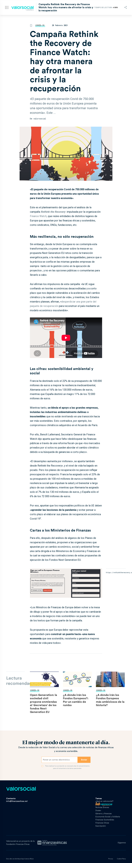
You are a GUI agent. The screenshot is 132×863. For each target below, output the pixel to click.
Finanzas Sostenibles (104, 820)
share (125, 7)
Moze (32, 859)
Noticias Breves (102, 807)
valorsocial (39, 118)
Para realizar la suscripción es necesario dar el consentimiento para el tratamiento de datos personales (67, 767)
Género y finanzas (103, 814)
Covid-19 (39, 25)
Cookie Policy (121, 859)
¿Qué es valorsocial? (104, 801)
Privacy (110, 859)
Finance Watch (38, 216)
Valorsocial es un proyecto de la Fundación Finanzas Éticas (20, 842)
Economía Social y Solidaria (107, 817)
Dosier (98, 811)
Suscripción (100, 826)
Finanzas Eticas (102, 823)
